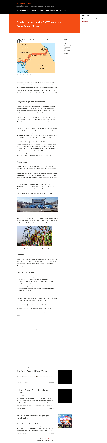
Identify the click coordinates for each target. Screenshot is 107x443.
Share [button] (65, 39)
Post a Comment (24, 382)
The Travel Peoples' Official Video (32, 371)
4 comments (23, 408)
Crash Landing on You (67, 45)
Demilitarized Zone (67, 47)
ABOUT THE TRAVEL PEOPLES (22, 10)
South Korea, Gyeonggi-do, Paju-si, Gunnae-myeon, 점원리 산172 (34, 312)
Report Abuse (85, 21)
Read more (51, 382)
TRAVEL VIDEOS (34, 10)
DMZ (65, 48)
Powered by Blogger (45, 438)
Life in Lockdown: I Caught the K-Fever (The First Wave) (50, 10)
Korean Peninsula (67, 50)
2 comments (23, 433)
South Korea (66, 53)
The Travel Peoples (23, 3)
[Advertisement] (35, 352)
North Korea (66, 51)
